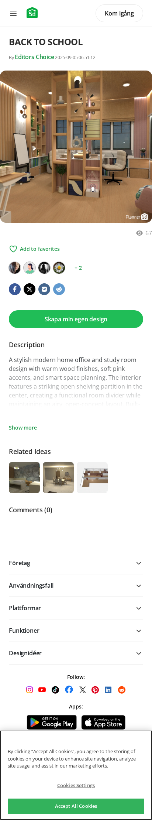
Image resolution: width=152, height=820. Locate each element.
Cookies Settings (76, 785)
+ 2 (78, 267)
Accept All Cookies (76, 806)
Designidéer (25, 653)
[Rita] (59, 268)
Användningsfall (31, 585)
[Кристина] (15, 268)
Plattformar (25, 608)
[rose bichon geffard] (29, 268)
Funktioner (24, 630)
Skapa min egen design (76, 319)
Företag (19, 563)
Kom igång (119, 13)
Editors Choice (34, 57)
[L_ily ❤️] (44, 268)
